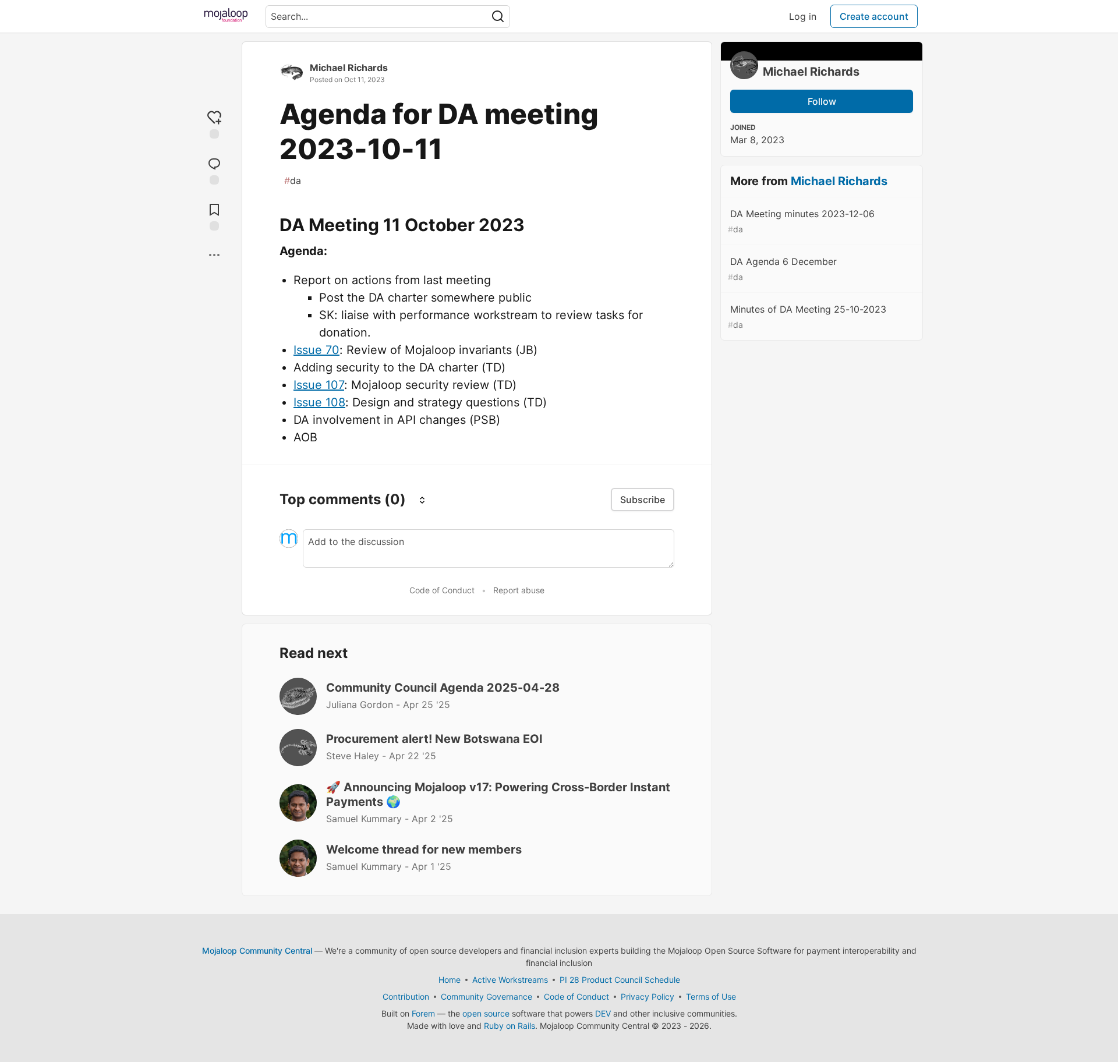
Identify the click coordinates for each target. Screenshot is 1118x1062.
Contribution (406, 996)
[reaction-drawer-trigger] (214, 123)
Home (449, 980)
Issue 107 (318, 385)
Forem (423, 1013)
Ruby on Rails (509, 1026)
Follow (822, 101)
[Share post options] (214, 255)
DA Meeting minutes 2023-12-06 (801, 221)
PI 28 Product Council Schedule (620, 980)
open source (486, 1013)
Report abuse (518, 590)
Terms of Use (711, 996)
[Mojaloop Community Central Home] (226, 16)
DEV (603, 1013)
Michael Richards (349, 67)
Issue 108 (319, 402)
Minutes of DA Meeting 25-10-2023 (807, 316)
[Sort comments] (422, 499)
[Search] (498, 16)
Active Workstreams (510, 980)
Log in (802, 16)
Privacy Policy (647, 996)
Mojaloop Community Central (257, 950)
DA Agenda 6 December (782, 269)
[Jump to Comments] (214, 169)
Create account (874, 16)
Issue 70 (316, 350)
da (292, 180)
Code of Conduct (442, 590)
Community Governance (486, 996)
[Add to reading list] (214, 215)
